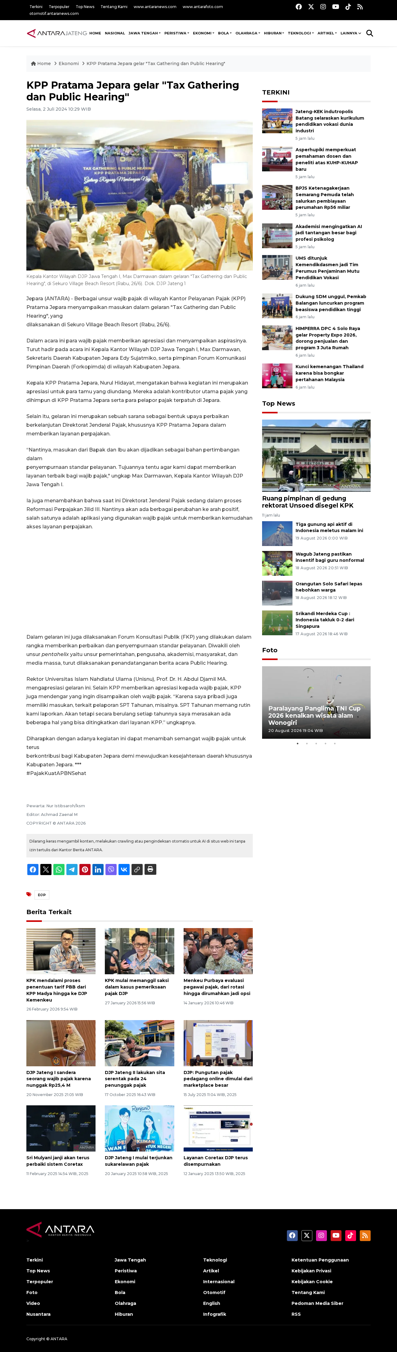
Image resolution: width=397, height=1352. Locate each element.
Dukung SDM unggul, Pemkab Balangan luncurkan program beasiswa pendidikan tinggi (331, 303)
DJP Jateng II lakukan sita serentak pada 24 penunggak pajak (135, 1079)
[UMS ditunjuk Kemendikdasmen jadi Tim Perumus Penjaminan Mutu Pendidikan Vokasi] (277, 267)
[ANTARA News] (56, 33)
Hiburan (124, 1314)
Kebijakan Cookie (312, 1281)
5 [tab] (335, 743)
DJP (42, 895)
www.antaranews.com (155, 6)
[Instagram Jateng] (323, 7)
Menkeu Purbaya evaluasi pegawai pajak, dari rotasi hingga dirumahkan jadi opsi (217, 987)
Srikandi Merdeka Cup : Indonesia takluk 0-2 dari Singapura (325, 620)
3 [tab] (316, 743)
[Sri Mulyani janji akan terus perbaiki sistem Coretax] (61, 1128)
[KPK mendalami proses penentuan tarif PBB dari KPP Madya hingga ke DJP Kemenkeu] (61, 951)
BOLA (223, 33)
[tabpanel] (316, 702)
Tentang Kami (113, 6)
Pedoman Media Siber (317, 1303)
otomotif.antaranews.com (54, 13)
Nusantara (38, 1314)
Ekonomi (69, 63)
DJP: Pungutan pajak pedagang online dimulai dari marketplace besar (218, 1079)
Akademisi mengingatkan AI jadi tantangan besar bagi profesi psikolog (329, 233)
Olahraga (125, 1303)
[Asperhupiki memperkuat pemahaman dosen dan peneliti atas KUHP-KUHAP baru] (277, 159)
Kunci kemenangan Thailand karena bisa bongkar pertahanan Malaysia (330, 373)
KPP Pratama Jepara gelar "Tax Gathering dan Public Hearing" (156, 63)
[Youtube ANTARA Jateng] (335, 7)
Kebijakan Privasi (311, 1271)
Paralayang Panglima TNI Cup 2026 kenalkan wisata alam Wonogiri (314, 715)
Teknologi (215, 1260)
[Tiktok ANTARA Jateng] (348, 7)
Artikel (211, 1271)
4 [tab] (326, 743)
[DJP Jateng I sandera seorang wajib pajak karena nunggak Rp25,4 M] (61, 1043)
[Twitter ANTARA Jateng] (311, 7)
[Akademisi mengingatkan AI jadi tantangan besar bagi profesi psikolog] (277, 235)
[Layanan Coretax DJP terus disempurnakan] (218, 1128)
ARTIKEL (326, 33)
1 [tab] (298, 743)
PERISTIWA (175, 33)
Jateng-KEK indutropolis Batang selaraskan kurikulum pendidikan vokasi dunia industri (330, 121)
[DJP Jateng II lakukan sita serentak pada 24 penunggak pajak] (139, 1043)
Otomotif (214, 1292)
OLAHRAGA (246, 33)
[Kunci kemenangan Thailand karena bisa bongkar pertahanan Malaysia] (277, 376)
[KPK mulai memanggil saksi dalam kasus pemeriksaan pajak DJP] (139, 951)
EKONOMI (202, 33)
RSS (296, 1314)
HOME (95, 33)
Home (44, 63)
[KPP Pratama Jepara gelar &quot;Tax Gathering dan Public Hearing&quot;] (316, 455)
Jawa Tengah (143, 33)
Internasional (218, 1281)
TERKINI (276, 92)
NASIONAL (115, 33)
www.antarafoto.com (203, 6)
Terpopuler (59, 6)
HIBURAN (273, 33)
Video (33, 1303)
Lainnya (349, 33)
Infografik (214, 1314)
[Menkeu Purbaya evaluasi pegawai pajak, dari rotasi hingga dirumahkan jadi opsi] (218, 951)
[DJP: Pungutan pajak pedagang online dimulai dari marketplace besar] (218, 1043)
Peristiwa (126, 1271)
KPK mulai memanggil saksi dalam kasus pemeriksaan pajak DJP (137, 987)
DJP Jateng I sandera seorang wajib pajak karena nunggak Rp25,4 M (58, 1079)
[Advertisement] (139, 582)
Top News (85, 6)
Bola (120, 1292)
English (211, 1303)
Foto (270, 650)
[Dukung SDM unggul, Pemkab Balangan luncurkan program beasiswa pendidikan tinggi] (277, 305)
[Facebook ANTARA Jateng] (299, 7)
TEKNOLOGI (299, 33)
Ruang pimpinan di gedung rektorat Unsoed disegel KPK (308, 502)
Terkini (35, 6)
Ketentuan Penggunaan (320, 1260)
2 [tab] (307, 743)
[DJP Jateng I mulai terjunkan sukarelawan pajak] (139, 1128)
